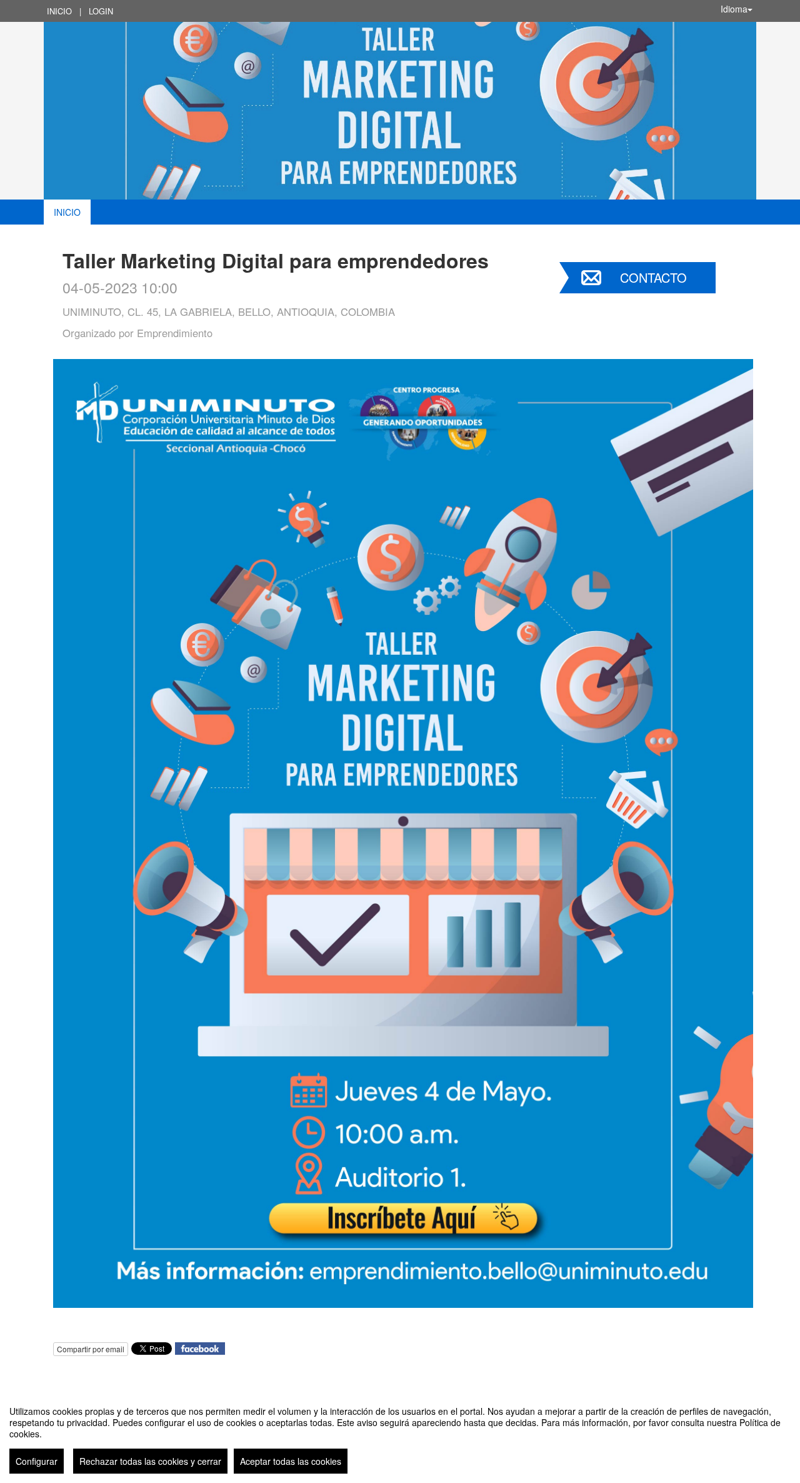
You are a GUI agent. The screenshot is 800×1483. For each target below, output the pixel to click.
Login (101, 11)
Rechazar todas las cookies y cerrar (150, 1461)
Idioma (734, 9)
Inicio (59, 11)
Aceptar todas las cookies (290, 1461)
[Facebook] (200, 1348)
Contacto (653, 277)
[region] (400, 1435)
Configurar (37, 1461)
